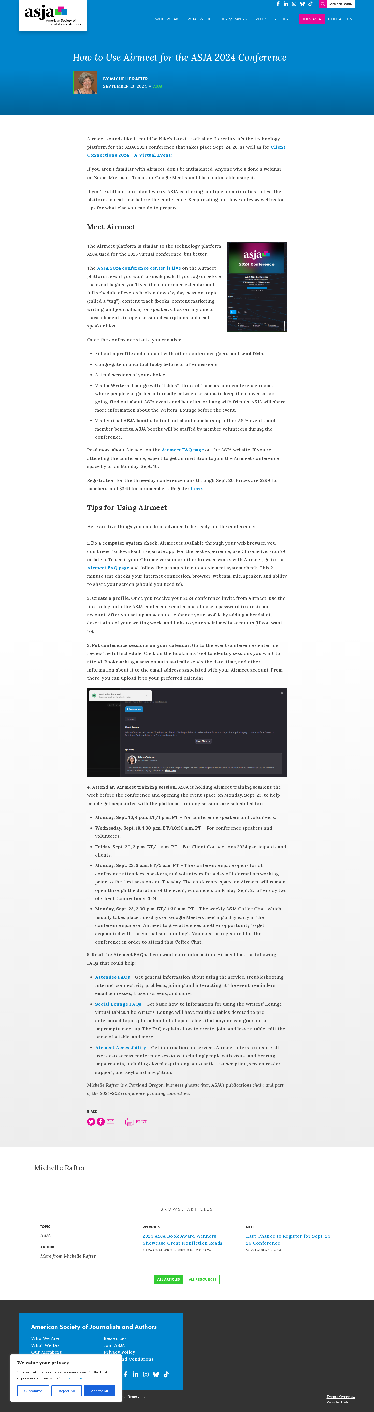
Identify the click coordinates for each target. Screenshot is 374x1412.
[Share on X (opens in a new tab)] (91, 1122)
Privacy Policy (119, 1352)
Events (260, 19)
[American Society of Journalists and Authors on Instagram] (294, 4)
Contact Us (340, 19)
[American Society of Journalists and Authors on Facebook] (278, 4)
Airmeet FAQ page (183, 450)
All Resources (203, 1279)
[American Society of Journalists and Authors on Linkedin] (286, 4)
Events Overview (341, 1396)
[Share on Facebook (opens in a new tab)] (101, 1122)
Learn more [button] (74, 1378)
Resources (285, 19)
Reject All (67, 1391)
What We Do (199, 19)
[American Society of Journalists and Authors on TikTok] (311, 4)
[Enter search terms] (323, 4)
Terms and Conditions (129, 1359)
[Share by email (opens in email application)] (111, 1122)
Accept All (99, 1391)
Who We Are (167, 19)
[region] (66, 1378)
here (196, 488)
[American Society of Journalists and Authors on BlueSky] (302, 4)
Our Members (233, 19)
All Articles (168, 1279)
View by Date (338, 1402)
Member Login (341, 4)
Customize (33, 1391)
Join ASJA (312, 19)
